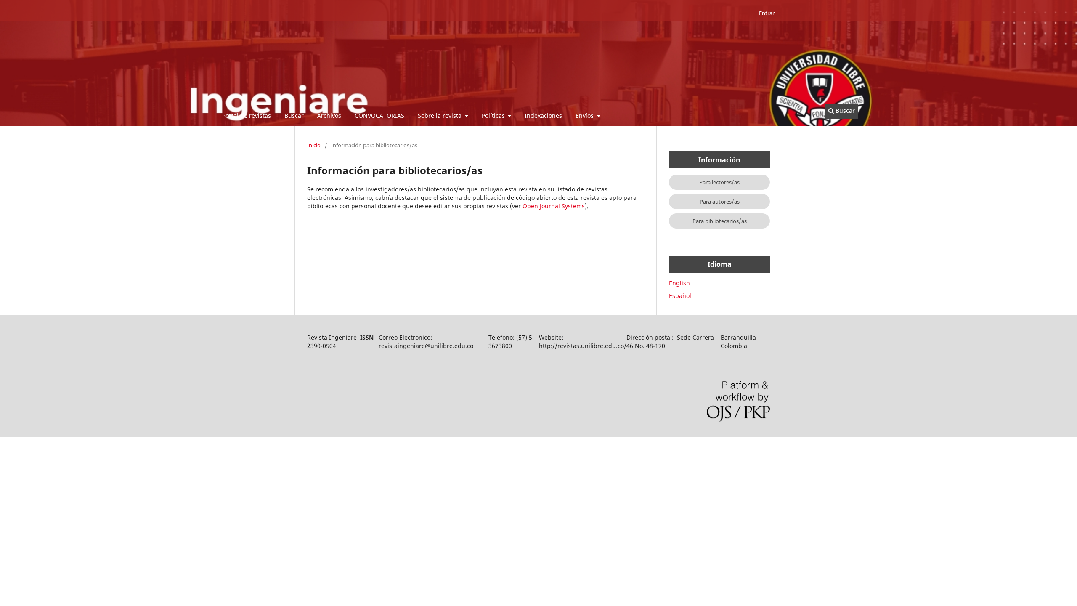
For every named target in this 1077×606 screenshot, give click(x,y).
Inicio (314, 145)
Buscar (294, 116)
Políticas (494, 116)
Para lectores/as (719, 182)
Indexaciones (543, 116)
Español (680, 296)
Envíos (585, 116)
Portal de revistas (246, 116)
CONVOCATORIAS (379, 116)
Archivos (329, 116)
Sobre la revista (440, 116)
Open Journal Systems (554, 206)
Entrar (767, 13)
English (679, 283)
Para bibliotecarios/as (719, 221)
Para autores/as (720, 201)
